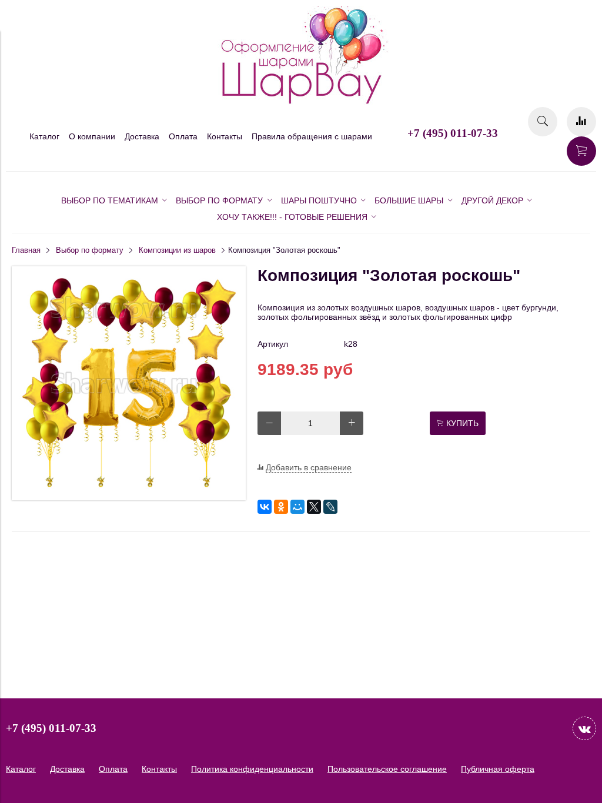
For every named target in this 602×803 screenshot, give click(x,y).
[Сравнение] (581, 121)
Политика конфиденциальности (252, 769)
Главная (26, 250)
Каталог (44, 136)
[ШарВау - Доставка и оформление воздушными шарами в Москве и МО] (301, 102)
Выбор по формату (89, 250)
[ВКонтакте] (264, 507)
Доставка (142, 136)
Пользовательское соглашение (387, 769)
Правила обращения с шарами (312, 136)
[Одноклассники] (281, 507)
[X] (314, 507)
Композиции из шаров (177, 250)
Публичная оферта (497, 769)
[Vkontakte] (584, 728)
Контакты (224, 136)
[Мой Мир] (297, 507)
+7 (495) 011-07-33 (452, 133)
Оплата (183, 136)
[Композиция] (129, 497)
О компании (92, 136)
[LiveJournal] (330, 507)
